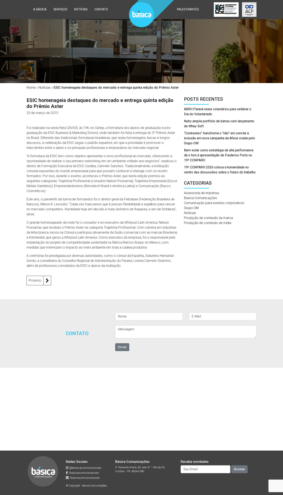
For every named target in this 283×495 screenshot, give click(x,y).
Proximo (35, 280)
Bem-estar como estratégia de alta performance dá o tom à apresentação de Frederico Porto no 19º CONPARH (219, 155)
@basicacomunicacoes (85, 468)
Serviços (60, 9)
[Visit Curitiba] (226, 9)
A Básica (40, 9)
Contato (101, 9)
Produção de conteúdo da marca (208, 218)
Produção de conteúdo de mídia (207, 223)
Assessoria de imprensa (201, 193)
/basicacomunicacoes (83, 473)
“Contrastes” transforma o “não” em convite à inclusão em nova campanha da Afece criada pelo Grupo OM (219, 138)
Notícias (81, 9)
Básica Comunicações (200, 198)
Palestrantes (188, 9)
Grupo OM (191, 208)
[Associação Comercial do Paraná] (249, 9)
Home (31, 87)
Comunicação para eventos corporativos (214, 203)
